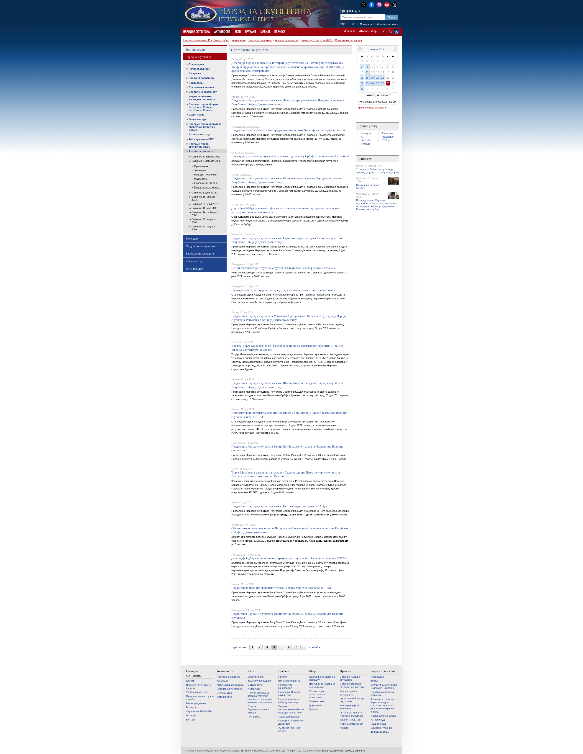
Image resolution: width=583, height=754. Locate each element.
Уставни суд (378, 719)
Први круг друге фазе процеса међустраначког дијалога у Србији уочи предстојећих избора (290, 156)
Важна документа (196, 703)
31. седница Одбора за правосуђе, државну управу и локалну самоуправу (377, 170)
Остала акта (255, 684)
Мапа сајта (366, 24)
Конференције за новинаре (349, 707)
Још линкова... (380, 732)
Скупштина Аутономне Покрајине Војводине (384, 686)
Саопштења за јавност (348, 40)
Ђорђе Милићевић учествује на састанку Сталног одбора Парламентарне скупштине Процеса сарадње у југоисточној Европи (285, 474)
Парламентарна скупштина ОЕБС (199, 145)
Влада (374, 680)
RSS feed (387, 140)
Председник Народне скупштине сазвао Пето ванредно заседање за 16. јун (279, 506)
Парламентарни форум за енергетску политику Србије (205, 127)
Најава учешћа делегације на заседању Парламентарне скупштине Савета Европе (283, 290)
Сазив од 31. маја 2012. (205, 204)
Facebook (387, 133)
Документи (315, 705)
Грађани (250, 32)
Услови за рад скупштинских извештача (317, 694)
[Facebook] (371, 4)
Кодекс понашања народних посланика (202, 98)
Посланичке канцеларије (285, 686)
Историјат (191, 715)
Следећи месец (395, 49)
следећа (314, 647)
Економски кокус (199, 134)
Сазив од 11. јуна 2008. (205, 208)
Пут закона (254, 716)
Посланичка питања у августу (368, 186)
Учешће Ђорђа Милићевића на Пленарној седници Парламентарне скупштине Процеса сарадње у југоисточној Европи (287, 348)
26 (372, 83)
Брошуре (191, 707)
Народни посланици (202, 78)
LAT (353, 24)
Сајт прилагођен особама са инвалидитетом (396, 31)
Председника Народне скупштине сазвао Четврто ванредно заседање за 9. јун (281, 588)
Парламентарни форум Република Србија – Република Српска (203, 107)
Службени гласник (381, 727)
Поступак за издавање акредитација (322, 685)
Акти (238, 32)
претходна (239, 647)
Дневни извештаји (350, 719)
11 (367, 72)
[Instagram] (379, 4)
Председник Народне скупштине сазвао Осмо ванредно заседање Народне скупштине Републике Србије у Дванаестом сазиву (286, 180)
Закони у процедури (259, 680)
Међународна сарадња (200, 246)
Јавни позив (197, 114)
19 (372, 77)
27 (377, 83)
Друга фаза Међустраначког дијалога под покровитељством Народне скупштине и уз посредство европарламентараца (285, 210)
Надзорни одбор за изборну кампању (289, 701)
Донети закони (256, 676)
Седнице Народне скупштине (350, 678)
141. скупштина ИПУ (201, 139)
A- (383, 31)
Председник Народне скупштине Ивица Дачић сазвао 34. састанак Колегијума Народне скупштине (287, 448)
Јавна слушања (349, 691)
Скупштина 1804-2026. (199, 711)
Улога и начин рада (197, 692)
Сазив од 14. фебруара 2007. (205, 213)
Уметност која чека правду (289, 729)
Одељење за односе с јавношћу (322, 678)
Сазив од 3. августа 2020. (317, 40)
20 (377, 77)
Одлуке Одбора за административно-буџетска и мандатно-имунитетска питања (260, 698)
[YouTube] (387, 4)
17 (362, 77)
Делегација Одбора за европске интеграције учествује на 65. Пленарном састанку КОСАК (289, 558)
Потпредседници (199, 68)
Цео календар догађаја (371, 107)
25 (367, 83)
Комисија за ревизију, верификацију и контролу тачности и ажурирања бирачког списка (383, 705)
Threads (365, 143)
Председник (196, 64)
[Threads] (394, 4)
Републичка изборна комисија (382, 694)
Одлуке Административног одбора (258, 709)
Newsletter (388, 136)
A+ (390, 31)
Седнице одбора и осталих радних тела (352, 685)
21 (382, 77)
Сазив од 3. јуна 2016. (204, 192)
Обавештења (317, 701)
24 (362, 83)
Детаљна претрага (387, 24)
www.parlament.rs (355, 750)
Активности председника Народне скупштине (352, 698)
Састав (190, 680)
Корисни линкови (383, 671)
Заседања (195, 73)
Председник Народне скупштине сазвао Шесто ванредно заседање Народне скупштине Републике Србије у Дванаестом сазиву (287, 385)
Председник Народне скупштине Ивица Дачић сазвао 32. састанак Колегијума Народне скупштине (287, 616)
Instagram (366, 133)
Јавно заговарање (288, 716)
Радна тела (195, 82)
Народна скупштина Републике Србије (206, 40)
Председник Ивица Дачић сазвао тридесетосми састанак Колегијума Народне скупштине (288, 130)
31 (362, 88)
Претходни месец (360, 49)
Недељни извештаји (351, 723)
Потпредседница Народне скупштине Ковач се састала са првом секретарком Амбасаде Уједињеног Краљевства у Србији (376, 204)
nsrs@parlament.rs (333, 750)
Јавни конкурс (198, 119)
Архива (344, 727)
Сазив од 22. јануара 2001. (203, 228)
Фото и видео (194, 268)
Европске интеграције (200, 253)
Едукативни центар (289, 680)
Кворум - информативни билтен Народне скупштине (291, 709)
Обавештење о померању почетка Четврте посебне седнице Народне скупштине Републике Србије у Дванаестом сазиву (289, 530)
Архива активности (286, 40)
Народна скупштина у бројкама (198, 687)
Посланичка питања (201, 87)
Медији (265, 32)
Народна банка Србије (383, 715)
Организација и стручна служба (200, 698)
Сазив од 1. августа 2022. (206, 156)
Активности (222, 32)
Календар (192, 238)
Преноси (279, 32)
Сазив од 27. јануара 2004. (203, 221)
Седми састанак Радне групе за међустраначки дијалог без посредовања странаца (283, 268)
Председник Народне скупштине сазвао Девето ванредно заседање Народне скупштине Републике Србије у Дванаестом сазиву (287, 102)
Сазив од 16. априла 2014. (203, 198)
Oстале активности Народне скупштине (351, 714)
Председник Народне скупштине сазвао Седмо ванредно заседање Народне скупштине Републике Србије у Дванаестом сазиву (287, 240)
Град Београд (378, 723)
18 (367, 77)
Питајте (282, 676)
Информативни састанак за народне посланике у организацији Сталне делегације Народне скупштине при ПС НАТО (289, 415)
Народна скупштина (196, 32)
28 (382, 83)
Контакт (350, 31)
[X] (363, 4)
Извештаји (254, 688)
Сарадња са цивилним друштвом (291, 722)
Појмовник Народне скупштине (289, 694)
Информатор (368, 31)
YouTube (366, 140)
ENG (342, 24)
